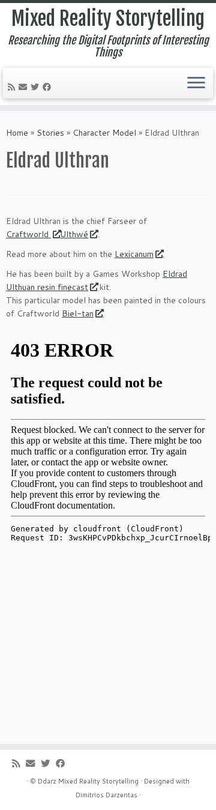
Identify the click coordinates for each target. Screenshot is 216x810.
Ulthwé (74, 234)
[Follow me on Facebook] (49, 87)
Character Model (104, 133)
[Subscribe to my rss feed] (13, 87)
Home (17, 133)
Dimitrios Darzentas (106, 795)
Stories (50, 133)
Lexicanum (134, 254)
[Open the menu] (196, 83)
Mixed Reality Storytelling (108, 19)
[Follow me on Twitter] (37, 87)
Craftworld (28, 234)
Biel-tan (78, 313)
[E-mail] (25, 87)
